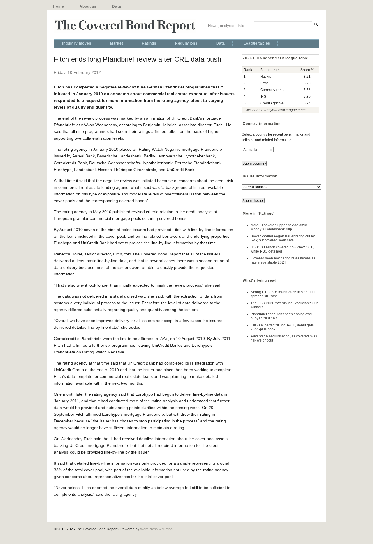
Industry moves (77, 43)
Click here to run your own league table (275, 110)
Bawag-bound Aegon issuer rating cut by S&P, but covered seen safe (283, 238)
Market (116, 43)
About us (88, 6)
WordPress (149, 529)
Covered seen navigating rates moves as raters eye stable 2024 (283, 260)
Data (116, 6)
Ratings (149, 43)
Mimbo (167, 529)
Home (58, 6)
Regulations (186, 43)
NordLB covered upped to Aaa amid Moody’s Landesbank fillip (279, 227)
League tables (257, 43)
